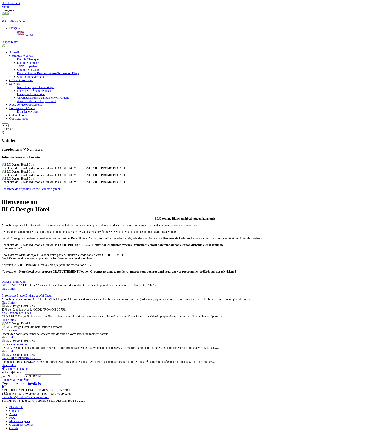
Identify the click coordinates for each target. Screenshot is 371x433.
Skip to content (11, 3)
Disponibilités (10, 42)
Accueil (14, 52)
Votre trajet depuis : (13, 372)
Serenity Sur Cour (28, 69)
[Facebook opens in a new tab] (2, 386)
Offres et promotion (21, 80)
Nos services (9, 330)
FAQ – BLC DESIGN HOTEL (21, 358)
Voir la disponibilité (13, 21)
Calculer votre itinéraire (16, 379)
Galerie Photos (18, 115)
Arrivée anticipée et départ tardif (36, 101)
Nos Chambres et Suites (16, 313)
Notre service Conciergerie (25, 104)
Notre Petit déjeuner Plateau (34, 90)
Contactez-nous (18, 118)
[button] (14, 28)
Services (14, 83)
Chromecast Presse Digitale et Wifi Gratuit (43, 97)
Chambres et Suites (21, 55)
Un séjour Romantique (31, 94)
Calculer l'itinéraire (16, 368)
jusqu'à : (7, 376)
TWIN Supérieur (27, 66)
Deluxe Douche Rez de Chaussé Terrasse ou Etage (48, 73)
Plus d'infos (9, 288)
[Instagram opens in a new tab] (4, 386)
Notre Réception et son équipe (35, 87)
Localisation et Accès (22, 108)
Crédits (13, 428)
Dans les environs (28, 111)
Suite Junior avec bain (30, 76)
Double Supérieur (28, 62)
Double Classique (28, 59)
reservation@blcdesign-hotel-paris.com (25, 397)
